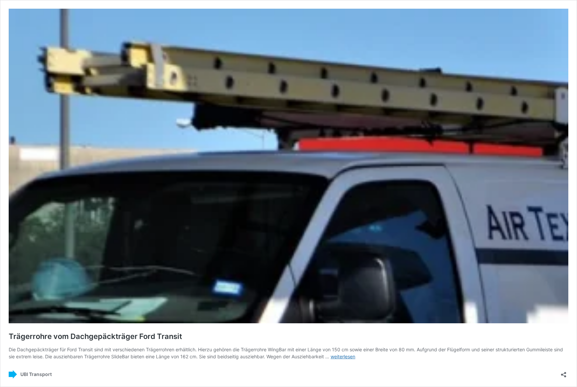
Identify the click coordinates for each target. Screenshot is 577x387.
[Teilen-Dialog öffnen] (563, 372)
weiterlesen (343, 356)
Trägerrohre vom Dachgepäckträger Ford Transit (95, 336)
